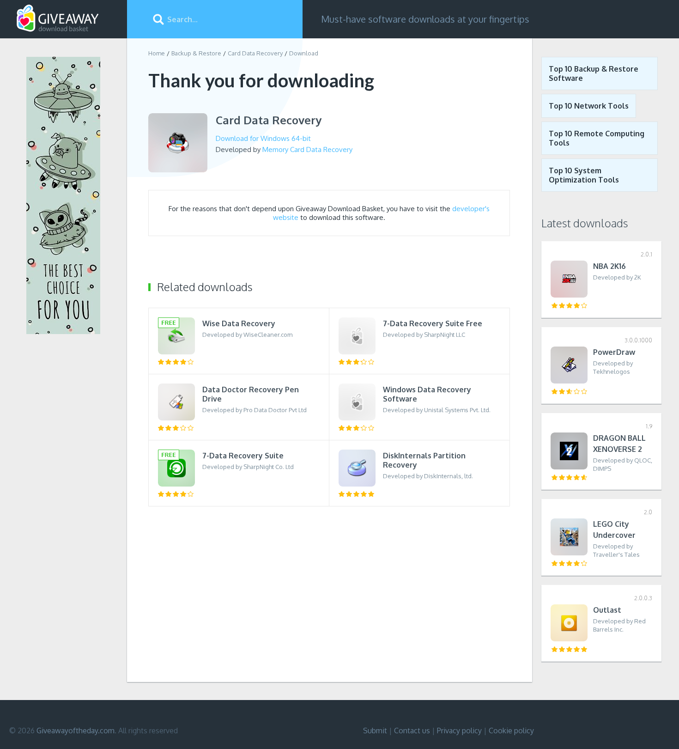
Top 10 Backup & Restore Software (593, 73)
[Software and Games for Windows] (58, 18)
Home (156, 53)
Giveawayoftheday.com (75, 730)
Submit (375, 730)
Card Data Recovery (255, 53)
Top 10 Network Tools (589, 105)
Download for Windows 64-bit (263, 138)
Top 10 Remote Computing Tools (596, 138)
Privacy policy (459, 730)
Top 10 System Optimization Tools (584, 175)
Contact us (412, 730)
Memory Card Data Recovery (307, 149)
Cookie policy (511, 730)
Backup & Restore (196, 53)
